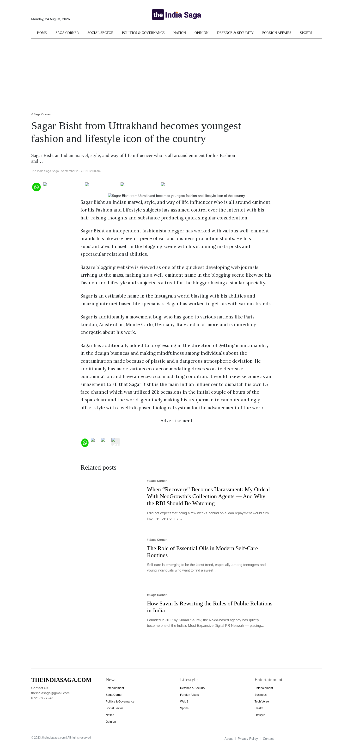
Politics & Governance (143, 33)
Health (259, 708)
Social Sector (100, 33)
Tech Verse (262, 701)
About (229, 738)
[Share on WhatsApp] (36, 186)
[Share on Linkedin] (179, 186)
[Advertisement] (176, 72)
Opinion (201, 33)
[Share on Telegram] (140, 186)
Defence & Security (235, 33)
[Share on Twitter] (101, 186)
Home (42, 33)
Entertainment (115, 688)
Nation (179, 33)
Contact (268, 738)
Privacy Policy (248, 738)
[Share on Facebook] (63, 186)
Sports (306, 33)
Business (261, 694)
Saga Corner (67, 33)
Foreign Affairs (276, 33)
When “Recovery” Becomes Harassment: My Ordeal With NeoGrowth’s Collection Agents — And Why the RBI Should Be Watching (208, 496)
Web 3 (184, 701)
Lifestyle (260, 715)
